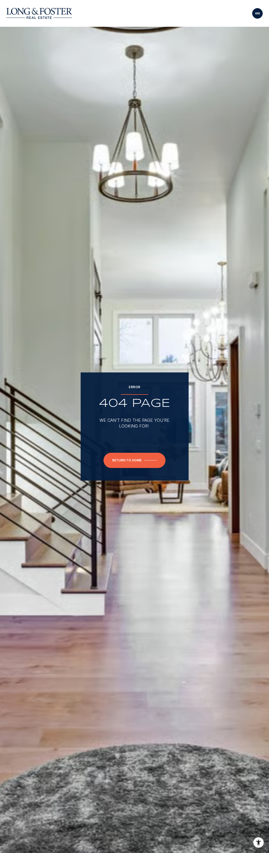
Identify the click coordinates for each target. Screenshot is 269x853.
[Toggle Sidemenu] (257, 13)
